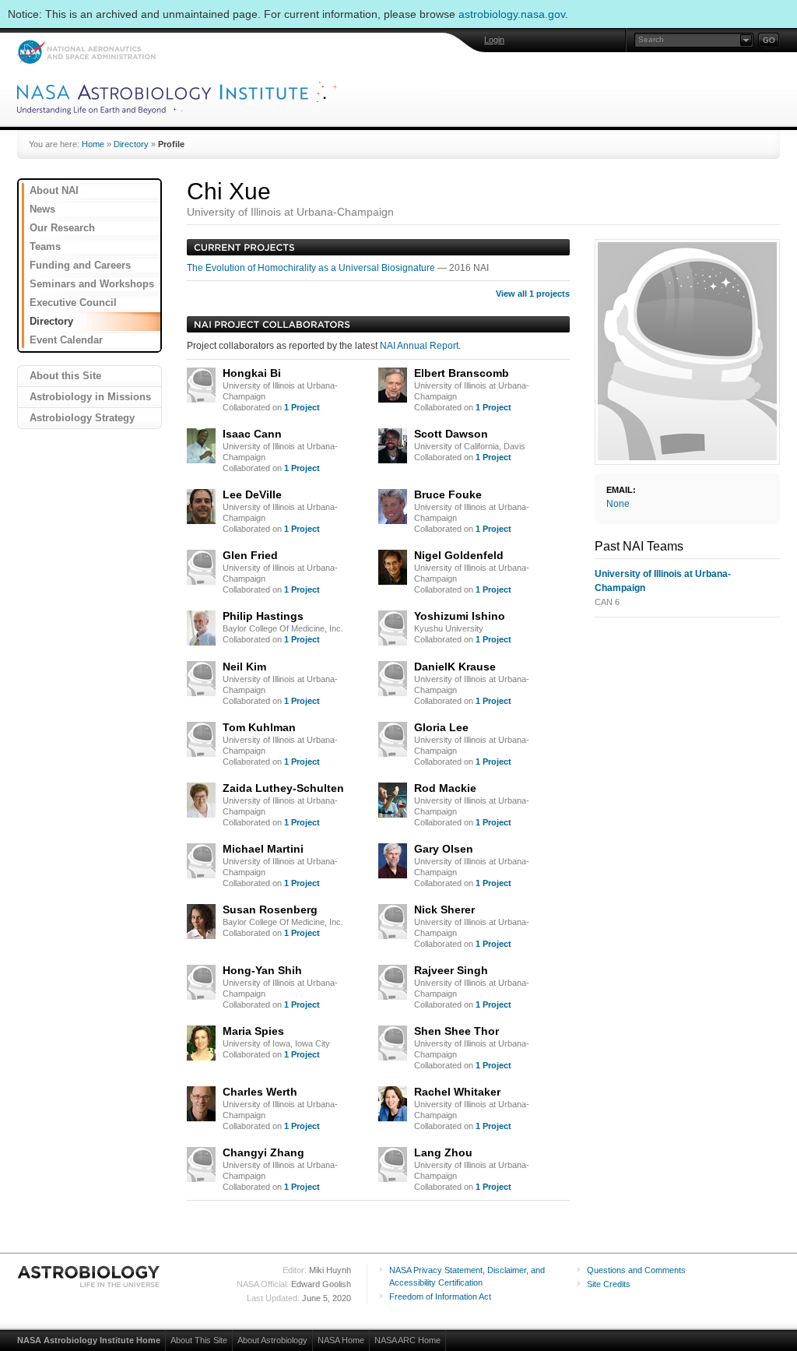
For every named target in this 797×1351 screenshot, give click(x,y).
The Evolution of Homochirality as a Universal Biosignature (312, 267)
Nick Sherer (444, 909)
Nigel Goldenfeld (459, 555)
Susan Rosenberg (270, 909)
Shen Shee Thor (456, 1031)
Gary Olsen (443, 849)
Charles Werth (260, 1091)
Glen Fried (250, 555)
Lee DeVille (252, 494)
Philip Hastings (263, 616)
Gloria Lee (441, 727)
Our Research (62, 228)
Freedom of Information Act (440, 1296)
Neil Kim (244, 666)
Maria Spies (253, 1031)
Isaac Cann (252, 433)
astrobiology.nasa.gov (511, 14)
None (618, 503)
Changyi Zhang (263, 1152)
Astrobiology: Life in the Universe (89, 1276)
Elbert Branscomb (461, 373)
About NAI (54, 190)
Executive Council (73, 302)
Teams (45, 246)
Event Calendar (66, 340)
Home (93, 144)
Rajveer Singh (451, 970)
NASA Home (341, 1340)
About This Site (198, 1340)
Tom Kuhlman (259, 727)
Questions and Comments (636, 1270)
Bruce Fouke (448, 494)
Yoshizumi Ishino (459, 616)
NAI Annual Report (419, 345)
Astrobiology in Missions (90, 397)
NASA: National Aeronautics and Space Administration (86, 52)
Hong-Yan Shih (262, 970)
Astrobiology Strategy (82, 418)
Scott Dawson (451, 433)
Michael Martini (263, 849)
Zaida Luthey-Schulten (283, 788)
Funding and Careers (80, 265)
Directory (131, 144)
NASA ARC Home (407, 1340)
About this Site (65, 376)
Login (494, 39)
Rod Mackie (445, 788)
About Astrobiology (272, 1340)
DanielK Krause (455, 666)
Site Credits (608, 1284)
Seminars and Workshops (92, 284)
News (42, 209)
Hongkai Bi (252, 373)
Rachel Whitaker (457, 1091)
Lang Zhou (443, 1152)
